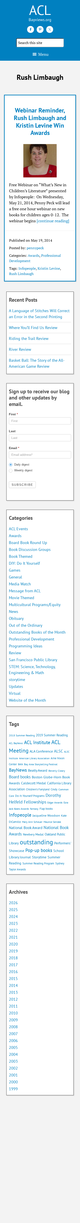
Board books (20, 776)
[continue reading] (53, 220)
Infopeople (27, 268)
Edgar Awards (54, 802)
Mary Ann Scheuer (32, 821)
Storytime (39, 857)
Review (15, 652)
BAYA (20, 764)
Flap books (46, 809)
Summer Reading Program (38, 863)
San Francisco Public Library (33, 659)
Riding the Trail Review (28, 338)
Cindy (54, 789)
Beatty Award (37, 770)
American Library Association (34, 758)
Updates (16, 686)
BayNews (18, 770)
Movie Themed (21, 597)
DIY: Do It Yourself (24, 563)
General (15, 577)
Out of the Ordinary (25, 625)
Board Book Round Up (28, 542)
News (13, 611)
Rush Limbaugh (21, 273)
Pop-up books (38, 850)
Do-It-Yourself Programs (29, 796)
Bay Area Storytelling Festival (41, 764)
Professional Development (31, 639)
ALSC (58, 751)
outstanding (36, 842)
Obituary (16, 618)
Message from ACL (25, 590)
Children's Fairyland (38, 789)
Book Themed (20, 556)
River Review (20, 349)
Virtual (14, 693)
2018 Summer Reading (22, 735)
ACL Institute (37, 742)
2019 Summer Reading (52, 735)
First (13, 414)
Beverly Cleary (56, 770)
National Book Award (25, 827)
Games (14, 570)
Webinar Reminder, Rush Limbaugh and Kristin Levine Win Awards (40, 121)
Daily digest (21, 464)
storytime (17, 679)
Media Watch (20, 583)
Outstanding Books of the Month (37, 632)
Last (12, 431)
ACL (40, 10)
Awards (33, 255)
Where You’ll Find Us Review (33, 327)
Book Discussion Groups (30, 549)
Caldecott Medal (33, 783)
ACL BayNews (16, 743)
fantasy (34, 808)
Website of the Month (27, 700)
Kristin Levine (49, 268)
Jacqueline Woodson (46, 815)
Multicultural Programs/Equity (36, 604)
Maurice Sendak (52, 821)
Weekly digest (22, 470)
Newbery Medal (33, 834)
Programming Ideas (25, 646)
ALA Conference (41, 751)
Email (14, 448)
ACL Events (18, 528)
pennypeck (35, 247)
